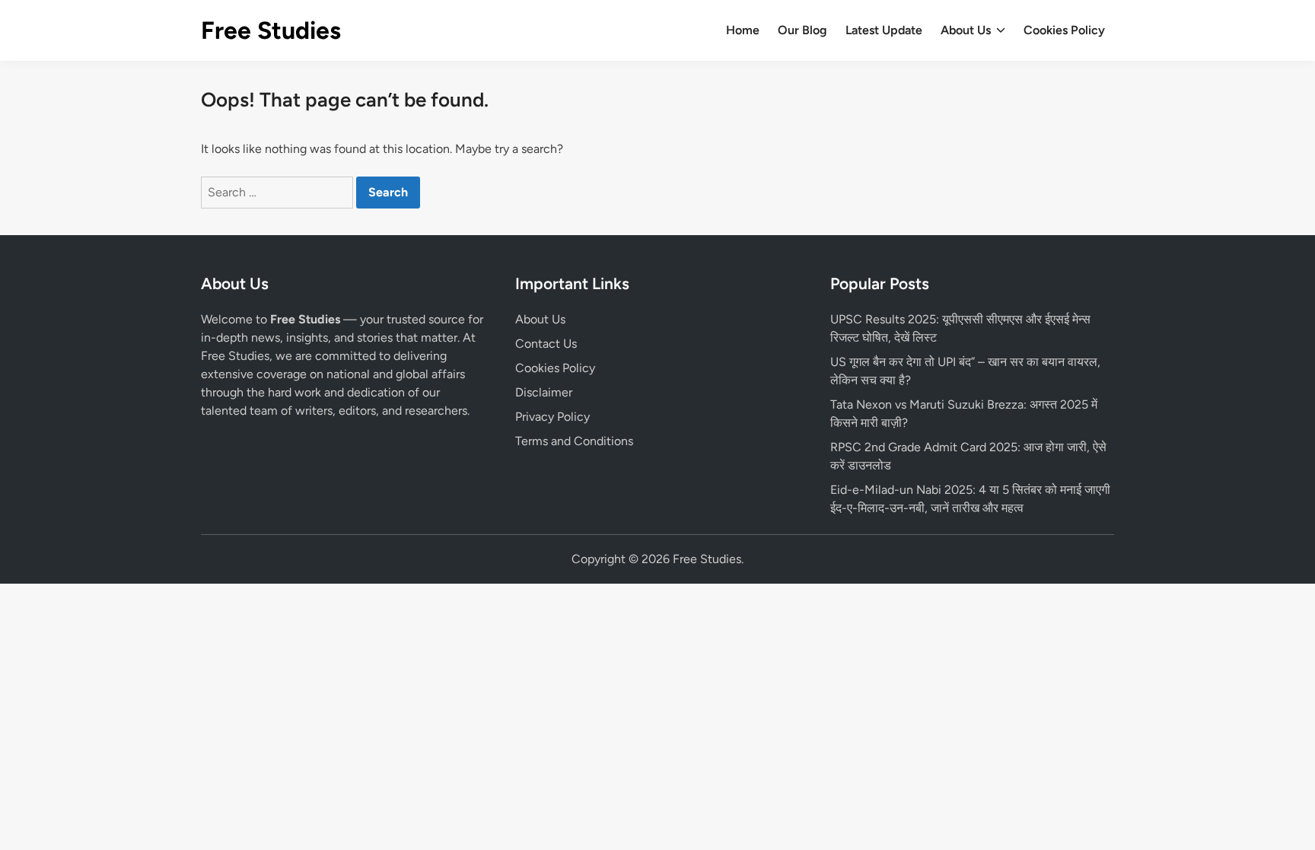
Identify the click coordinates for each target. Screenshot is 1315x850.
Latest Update (883, 30)
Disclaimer (543, 392)
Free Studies (271, 30)
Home (742, 30)
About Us (966, 30)
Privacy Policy (552, 416)
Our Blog (802, 30)
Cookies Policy (1064, 30)
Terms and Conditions (574, 441)
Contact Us (546, 343)
